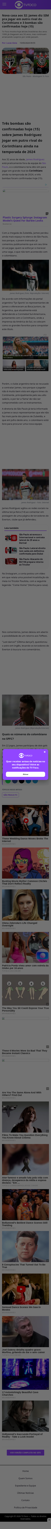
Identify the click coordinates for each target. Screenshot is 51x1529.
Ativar (25, 774)
